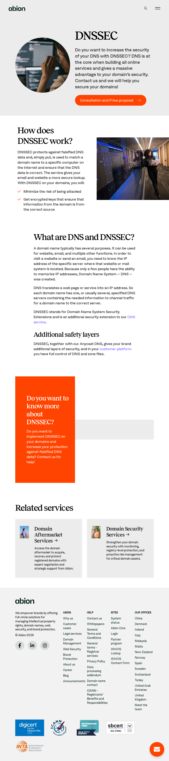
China (138, 618)
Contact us (94, 618)
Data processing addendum (94, 671)
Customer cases (69, 626)
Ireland (139, 629)
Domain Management (72, 641)
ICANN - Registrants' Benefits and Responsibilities (97, 697)
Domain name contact (96, 683)
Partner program (116, 641)
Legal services (72, 634)
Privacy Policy (96, 661)
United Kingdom (140, 697)
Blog (66, 675)
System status (116, 620)
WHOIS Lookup (116, 651)
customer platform (115, 349)
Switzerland (142, 674)
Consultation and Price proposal (106, 100)
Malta (139, 646)
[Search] (145, 8)
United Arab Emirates (143, 688)
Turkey (139, 680)
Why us (68, 618)
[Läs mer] (48, 548)
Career (67, 670)
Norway (140, 657)
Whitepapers (95, 624)
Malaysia (141, 641)
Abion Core (118, 628)
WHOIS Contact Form (120, 661)
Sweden (140, 669)
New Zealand (144, 652)
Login (114, 634)
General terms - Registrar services (93, 650)
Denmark (141, 624)
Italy (138, 635)
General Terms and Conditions (94, 634)
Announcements (74, 681)
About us (69, 664)
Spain (138, 663)
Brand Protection (70, 657)
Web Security (72, 649)
